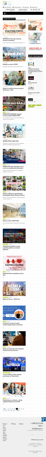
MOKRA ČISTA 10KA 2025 (11, 141)
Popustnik (5, 435)
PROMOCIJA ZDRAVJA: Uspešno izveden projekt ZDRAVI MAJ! (12, 114)
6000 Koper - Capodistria (22, 10)
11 (8, 410)
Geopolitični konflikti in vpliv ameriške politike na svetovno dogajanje (11, 247)
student (34, 105)
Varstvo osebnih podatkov (33, 451)
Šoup (4, 425)
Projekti (4, 433)
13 (13, 410)
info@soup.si (12, 10)
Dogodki (4, 428)
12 (11, 410)
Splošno (29, 67)
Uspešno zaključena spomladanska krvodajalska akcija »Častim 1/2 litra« (14, 194)
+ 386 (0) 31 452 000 (10, 9)
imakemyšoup (31, 106)
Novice (4, 427)
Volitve (4, 440)
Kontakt (4, 437)
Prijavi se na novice (38, 439)
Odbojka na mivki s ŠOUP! (10, 64)
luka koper (39, 105)
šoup (30, 105)
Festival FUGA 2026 (32, 82)
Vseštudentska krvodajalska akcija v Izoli (13, 274)
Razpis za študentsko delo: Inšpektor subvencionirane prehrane (13, 349)
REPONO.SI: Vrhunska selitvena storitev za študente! (12, 39)
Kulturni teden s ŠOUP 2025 (11, 220)
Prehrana (5, 438)
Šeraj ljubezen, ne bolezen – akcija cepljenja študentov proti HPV (12, 400)
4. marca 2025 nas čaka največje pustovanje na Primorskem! (12, 375)
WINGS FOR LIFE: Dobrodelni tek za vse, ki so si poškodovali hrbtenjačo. (13, 167)
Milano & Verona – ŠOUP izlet (11, 299)
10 (6, 410)
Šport (4, 432)
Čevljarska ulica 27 (23, 9)
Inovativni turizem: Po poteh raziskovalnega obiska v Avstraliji (12, 323)
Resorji (4, 430)
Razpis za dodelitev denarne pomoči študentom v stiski (13, 89)
